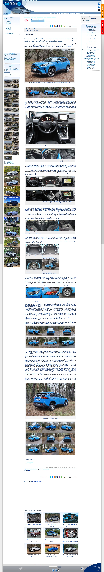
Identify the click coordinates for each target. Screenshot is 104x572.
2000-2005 (9, 22)
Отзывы (59, 21)
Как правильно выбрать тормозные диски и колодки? (70, 540)
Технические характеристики (11, 54)
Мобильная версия (22, 568)
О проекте (98, 567)
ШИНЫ (78, 13)
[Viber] (59, 26)
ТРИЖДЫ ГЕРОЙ (33, 555)
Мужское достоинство (91, 26)
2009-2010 (9, 24)
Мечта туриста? (51, 524)
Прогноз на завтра (91, 55)
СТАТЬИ (83, 13)
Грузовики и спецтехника (14, 0)
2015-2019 (9, 28)
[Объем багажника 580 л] (34, 254)
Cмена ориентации (91, 64)
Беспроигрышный (91, 40)
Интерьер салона (8, 162)
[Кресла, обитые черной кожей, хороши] (67, 159)
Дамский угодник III (91, 32)
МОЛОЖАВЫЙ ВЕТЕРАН (70, 555)
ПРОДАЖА (72, 13)
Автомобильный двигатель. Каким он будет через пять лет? (33, 525)
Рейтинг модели (8, 60)
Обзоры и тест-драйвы (10, 57)
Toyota (5, 18)
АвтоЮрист (27, 0)
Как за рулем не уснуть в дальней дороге (70, 525)
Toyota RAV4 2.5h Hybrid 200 (11, 68)
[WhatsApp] (61, 26)
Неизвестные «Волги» (33, 539)
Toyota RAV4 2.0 (9, 66)
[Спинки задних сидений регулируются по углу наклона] (34, 231)
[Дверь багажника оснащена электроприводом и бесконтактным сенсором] (50, 269)
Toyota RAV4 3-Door (10, 32)
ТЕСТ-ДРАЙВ (59, 13)
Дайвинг (35, 0)
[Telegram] (56, 26)
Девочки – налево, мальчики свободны (91, 49)
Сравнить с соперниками (10, 58)
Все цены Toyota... (87, 21)
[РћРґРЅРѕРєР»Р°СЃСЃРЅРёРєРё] (54, 26)
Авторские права (22, 569)
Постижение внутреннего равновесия (91, 38)
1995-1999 (9, 21)
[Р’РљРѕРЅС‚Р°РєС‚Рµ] (52, 26)
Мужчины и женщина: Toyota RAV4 (91, 58)
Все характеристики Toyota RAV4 (12, 75)
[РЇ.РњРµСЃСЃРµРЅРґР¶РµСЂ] (50, 26)
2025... (8, 30)
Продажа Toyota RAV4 (9, 59)
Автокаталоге (46, 469)
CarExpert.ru (30, 462)
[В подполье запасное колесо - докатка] (34, 269)
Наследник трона (91, 52)
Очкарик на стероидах (91, 43)
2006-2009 (9, 23)
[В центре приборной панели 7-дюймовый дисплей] (50, 186)
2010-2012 (9, 26)
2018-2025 (9, 29)
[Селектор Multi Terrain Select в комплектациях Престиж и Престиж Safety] (50, 200)
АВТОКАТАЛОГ (51, 13)
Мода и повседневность (51, 539)
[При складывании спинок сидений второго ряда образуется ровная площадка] (50, 254)
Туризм (31, 0)
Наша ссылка (21, 567)
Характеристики (49, 21)
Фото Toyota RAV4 (9, 161)
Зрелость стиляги (91, 67)
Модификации (12, 65)
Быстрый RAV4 (91, 29)
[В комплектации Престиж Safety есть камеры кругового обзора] (67, 200)
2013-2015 (9, 27)
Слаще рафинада (91, 46)
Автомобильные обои (9, 163)
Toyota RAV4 (28, 470)
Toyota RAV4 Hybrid (9, 33)
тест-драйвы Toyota (36, 481)
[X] (57, 26)
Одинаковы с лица (91, 61)
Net (5, 0)
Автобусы (22, 0)
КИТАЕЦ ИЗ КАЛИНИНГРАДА (51, 555)
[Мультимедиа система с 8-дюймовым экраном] (67, 186)
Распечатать (73, 26)
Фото (55, 21)
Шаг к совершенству (91, 35)
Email (67, 26)
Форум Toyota (8, 61)
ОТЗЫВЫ (66, 13)
